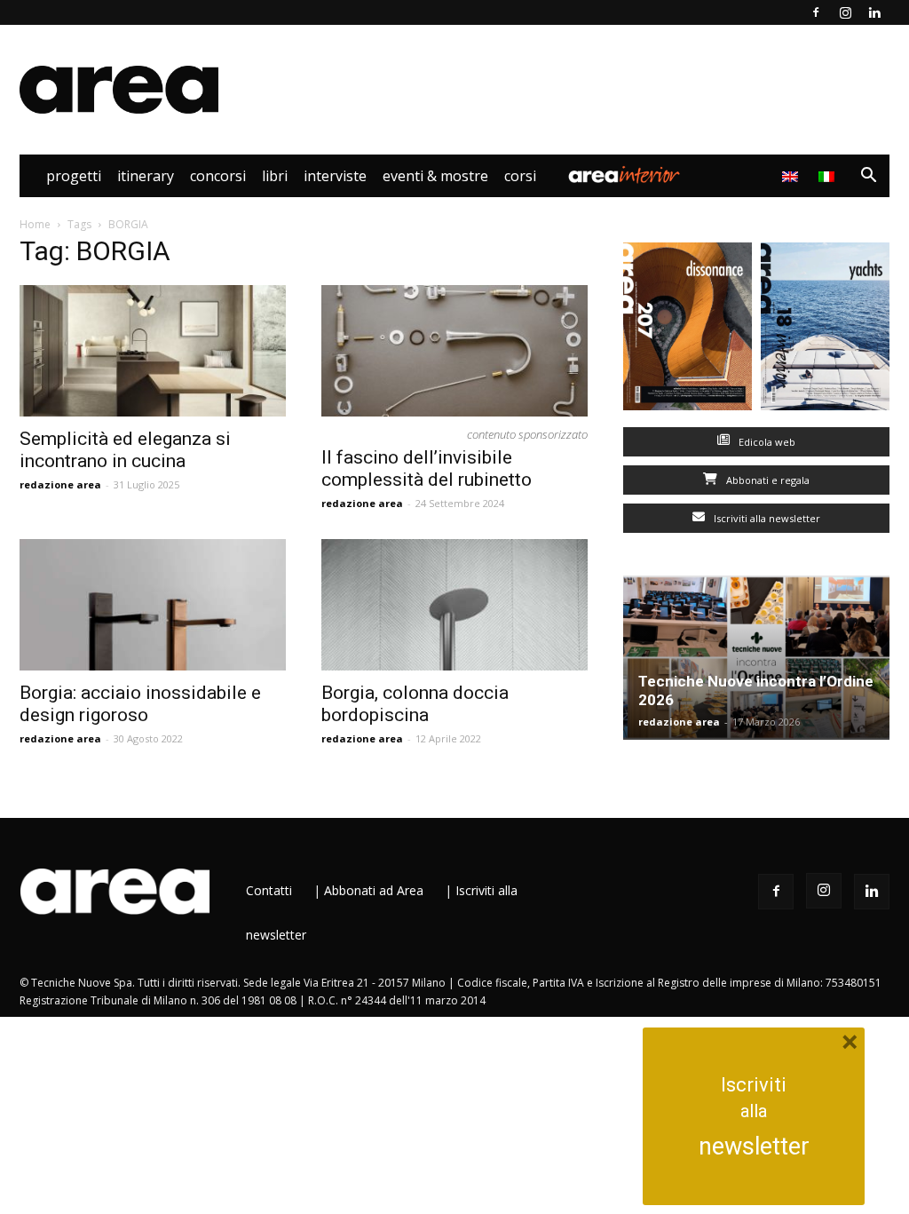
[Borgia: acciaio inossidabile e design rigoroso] (153, 604)
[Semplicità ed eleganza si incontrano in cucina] (153, 351)
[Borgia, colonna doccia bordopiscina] (454, 604)
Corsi (520, 176)
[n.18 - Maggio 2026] (825, 330)
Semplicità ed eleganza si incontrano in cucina (125, 450)
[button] (868, 177)
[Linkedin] (874, 12)
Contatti (269, 890)
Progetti (73, 176)
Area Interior (624, 176)
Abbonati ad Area (373, 890)
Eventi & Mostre (435, 176)
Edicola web (765, 441)
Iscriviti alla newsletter (765, 518)
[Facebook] (815, 12)
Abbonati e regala (766, 480)
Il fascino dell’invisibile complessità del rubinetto (426, 468)
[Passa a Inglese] (792, 176)
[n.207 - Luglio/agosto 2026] (687, 330)
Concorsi (218, 176)
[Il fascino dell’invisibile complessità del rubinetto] (454, 351)
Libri (275, 176)
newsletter (754, 1146)
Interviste (335, 176)
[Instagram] (845, 12)
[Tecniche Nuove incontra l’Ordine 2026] (756, 657)
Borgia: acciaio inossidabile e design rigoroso (140, 704)
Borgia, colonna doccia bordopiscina (415, 704)
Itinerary (145, 176)
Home (35, 224)
